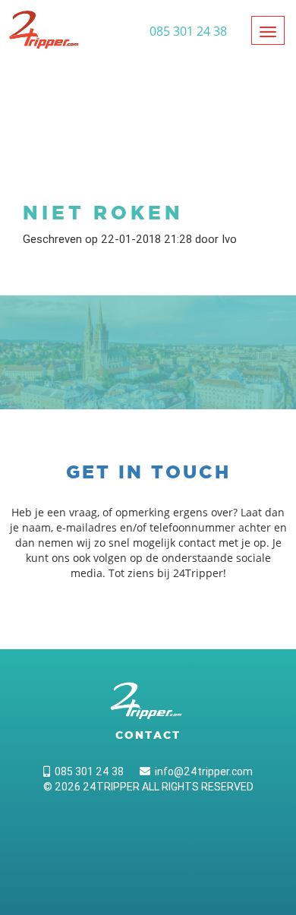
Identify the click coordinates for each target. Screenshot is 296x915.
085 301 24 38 (87, 771)
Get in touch (148, 472)
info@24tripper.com (201, 771)
